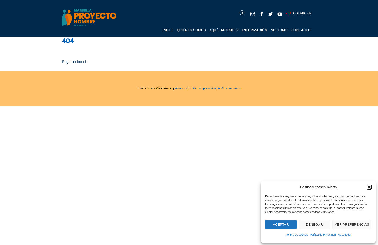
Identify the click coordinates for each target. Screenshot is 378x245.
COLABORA (301, 13)
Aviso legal (344, 234)
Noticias (279, 30)
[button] (369, 187)
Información (254, 30)
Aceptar (281, 224)
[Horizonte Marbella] (89, 24)
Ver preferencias (352, 224)
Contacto (301, 30)
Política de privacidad (203, 88)
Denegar (314, 224)
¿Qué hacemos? (224, 30)
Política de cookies (296, 234)
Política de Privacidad (323, 234)
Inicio (167, 30)
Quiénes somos (191, 30)
